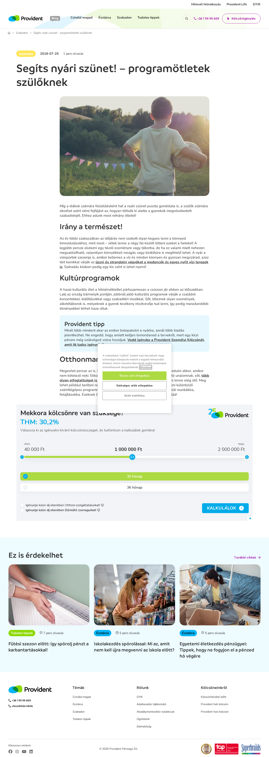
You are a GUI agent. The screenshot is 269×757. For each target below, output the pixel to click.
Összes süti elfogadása (134, 376)
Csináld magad (81, 17)
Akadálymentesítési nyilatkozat (155, 712)
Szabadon (124, 17)
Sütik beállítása (134, 395)
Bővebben (146, 367)
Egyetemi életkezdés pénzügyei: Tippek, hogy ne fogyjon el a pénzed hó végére (217, 650)
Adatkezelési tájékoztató (151, 704)
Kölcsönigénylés (244, 18)
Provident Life (237, 4)
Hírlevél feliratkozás (206, 4)
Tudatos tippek (148, 17)
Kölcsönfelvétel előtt (213, 697)
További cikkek (245, 557)
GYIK (257, 4)
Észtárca (104, 17)
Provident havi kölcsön (215, 712)
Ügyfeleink (143, 719)
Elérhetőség (144, 726)
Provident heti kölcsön (214, 704)
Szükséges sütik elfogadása (134, 385)
